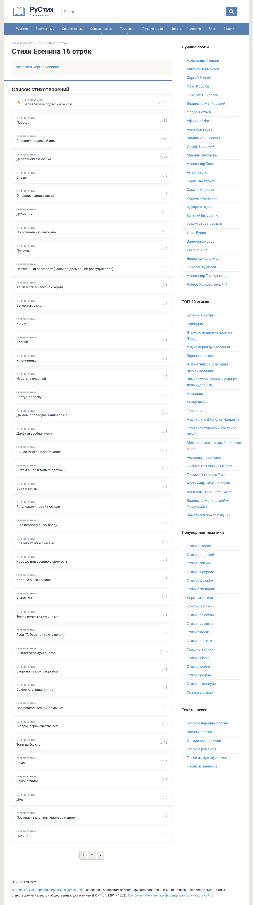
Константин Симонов (204, 224)
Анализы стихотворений (30, 890)
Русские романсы (201, 749)
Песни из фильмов (202, 766)
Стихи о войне (198, 666)
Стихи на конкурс (201, 684)
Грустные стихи (199, 606)
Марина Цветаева (202, 155)
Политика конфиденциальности (168, 895)
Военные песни (199, 732)
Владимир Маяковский (206, 103)
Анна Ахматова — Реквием (209, 492)
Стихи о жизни (199, 563)
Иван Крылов (198, 86)
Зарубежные (45, 29)
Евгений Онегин (200, 315)
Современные (72, 29)
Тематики (127, 29)
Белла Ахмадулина (202, 258)
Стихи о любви (199, 546)
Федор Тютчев (199, 112)
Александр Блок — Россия (208, 483)
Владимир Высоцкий (204, 138)
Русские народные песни (207, 723)
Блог (212, 29)
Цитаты (176, 29)
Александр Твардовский (207, 276)
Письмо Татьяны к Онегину (209, 466)
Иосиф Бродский (200, 146)
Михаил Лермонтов (203, 69)
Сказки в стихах (200, 692)
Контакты (135, 895)
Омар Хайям (197, 250)
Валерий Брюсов (200, 241)
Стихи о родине (199, 675)
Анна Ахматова (199, 129)
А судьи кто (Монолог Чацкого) (213, 419)
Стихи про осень (200, 615)
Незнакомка (197, 394)
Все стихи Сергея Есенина (37, 67)
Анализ (195, 29)
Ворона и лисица (200, 356)
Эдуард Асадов (199, 207)
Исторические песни (204, 740)
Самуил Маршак (200, 189)
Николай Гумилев (201, 267)
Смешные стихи (200, 649)
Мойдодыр (196, 402)
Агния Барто (197, 172)
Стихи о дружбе (200, 580)
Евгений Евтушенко (203, 215)
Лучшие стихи (152, 29)
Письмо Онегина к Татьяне (209, 475)
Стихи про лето (199, 641)
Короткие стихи (200, 598)
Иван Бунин (196, 233)
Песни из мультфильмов (207, 758)
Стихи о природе (200, 572)
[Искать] (231, 11)
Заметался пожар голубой (208, 515)
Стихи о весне (198, 632)
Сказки (229, 29)
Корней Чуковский (202, 198)
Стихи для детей (200, 555)
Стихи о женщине (201, 589)
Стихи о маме (198, 658)
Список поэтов (101, 29)
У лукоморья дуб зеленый (208, 347)
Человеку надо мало (204, 457)
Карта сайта (204, 895)
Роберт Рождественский (207, 284)
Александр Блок (200, 164)
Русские (22, 29)
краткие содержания (66, 890)
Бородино (195, 324)
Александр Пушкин (203, 60)
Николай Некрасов (202, 95)
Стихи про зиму (199, 623)
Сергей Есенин (199, 77)
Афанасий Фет (199, 121)
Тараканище (197, 411)
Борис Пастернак (201, 181)
